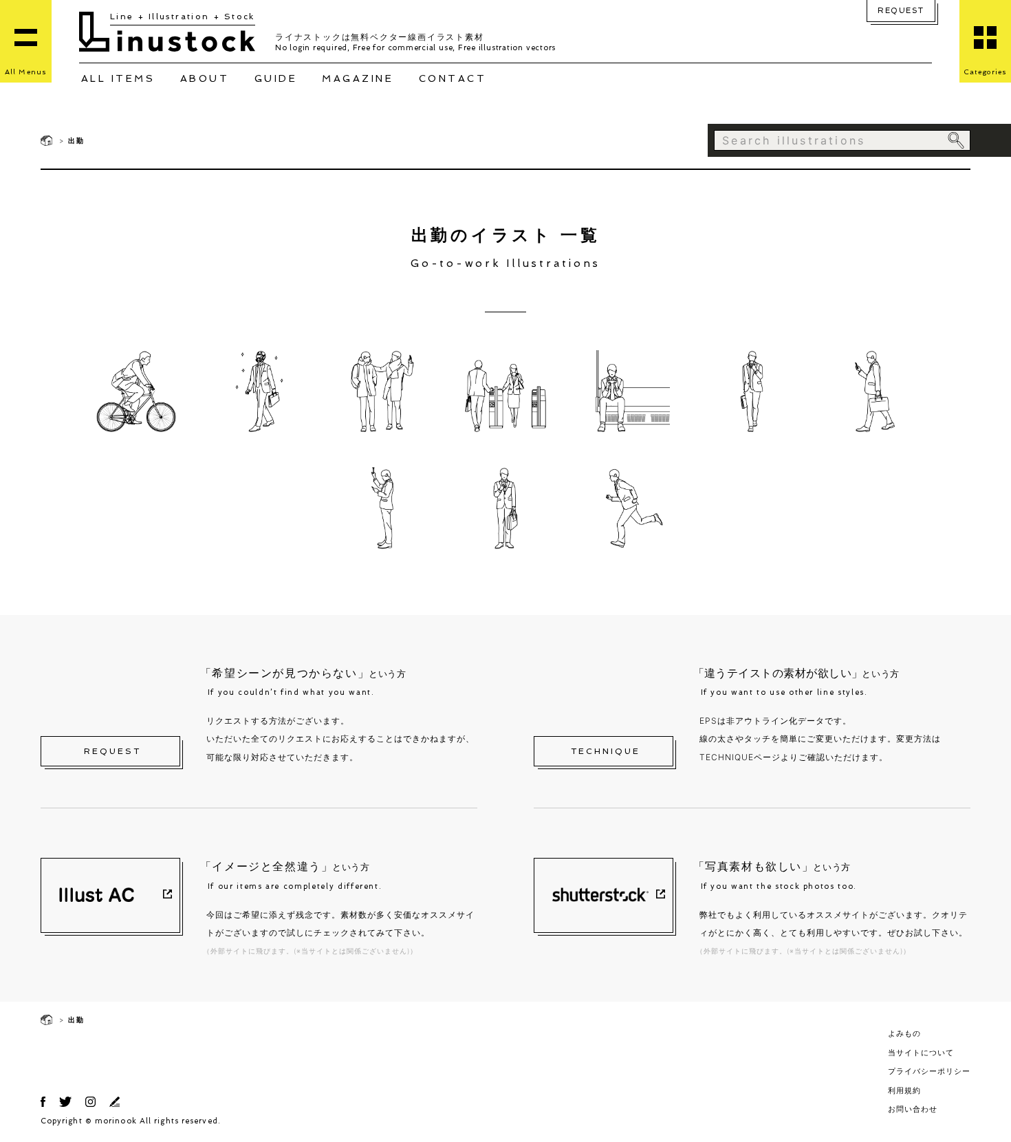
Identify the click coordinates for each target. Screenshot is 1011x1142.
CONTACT (453, 78)
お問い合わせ (912, 1109)
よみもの (904, 1033)
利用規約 (904, 1090)
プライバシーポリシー (929, 1071)
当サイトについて (921, 1052)
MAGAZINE (357, 78)
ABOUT (205, 78)
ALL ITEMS (118, 78)
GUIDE (276, 78)
